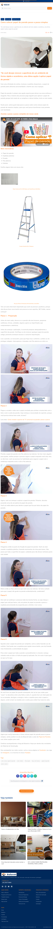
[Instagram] (5, 886)
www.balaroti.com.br (47, 927)
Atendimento (21, 892)
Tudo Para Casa (16, 19)
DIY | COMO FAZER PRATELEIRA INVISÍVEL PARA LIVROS (37, 863)
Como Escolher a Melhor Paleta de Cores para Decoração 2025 (39, 830)
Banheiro (38, 897)
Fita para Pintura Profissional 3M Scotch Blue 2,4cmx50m (26, 303)
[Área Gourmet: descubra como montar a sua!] (13, 847)
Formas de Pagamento (23, 894)
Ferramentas (4, 917)
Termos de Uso (22, 903)
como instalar (20, 761)
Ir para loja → (27, 1)
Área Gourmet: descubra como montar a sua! (13, 863)
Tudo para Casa (4, 921)
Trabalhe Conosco (5, 897)
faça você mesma (36, 761)
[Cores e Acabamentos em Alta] (13, 814)
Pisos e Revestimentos (41, 892)
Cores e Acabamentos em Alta (10, 829)
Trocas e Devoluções (23, 899)
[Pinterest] (11, 886)
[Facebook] (2, 886)
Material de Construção (41, 894)
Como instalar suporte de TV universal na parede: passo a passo (29, 420)
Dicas (2, 910)
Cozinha (37, 899)
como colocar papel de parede (8, 761)
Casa (2, 19)
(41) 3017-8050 (6, 882)
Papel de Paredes (45, 737)
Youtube (27, 753)
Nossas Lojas (4, 899)
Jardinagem (3, 919)
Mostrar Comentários (26, 791)
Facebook (42, 750)
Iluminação (38, 903)
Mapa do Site (4, 901)
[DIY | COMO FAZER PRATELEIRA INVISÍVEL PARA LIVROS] (39, 847)
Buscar (49, 8)
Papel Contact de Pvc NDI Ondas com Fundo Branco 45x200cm (26, 189)
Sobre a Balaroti (4, 892)
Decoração (8, 19)
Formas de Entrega (23, 897)
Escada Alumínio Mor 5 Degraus (26, 246)
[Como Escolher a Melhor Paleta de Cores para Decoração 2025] (39, 814)
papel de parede (45, 761)
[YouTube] (8, 886)
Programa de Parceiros (6, 894)
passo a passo (4, 764)
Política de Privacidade (24, 901)
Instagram (5, 753)
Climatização (39, 901)
